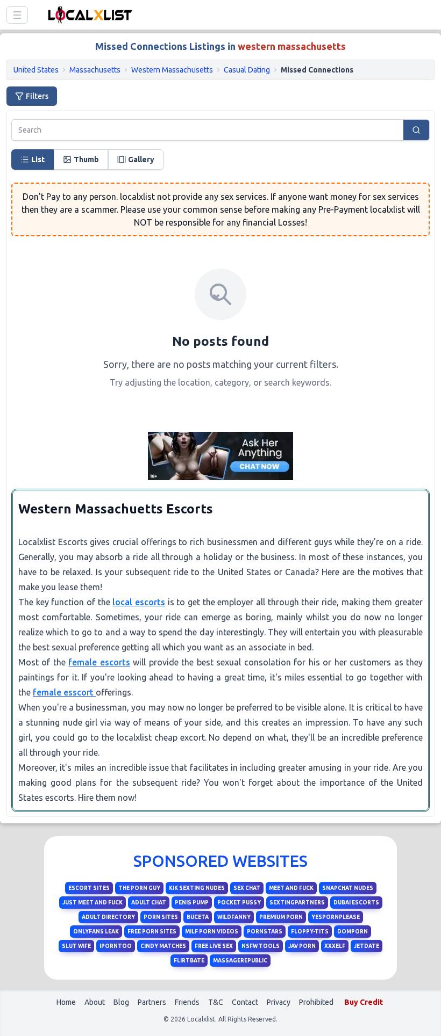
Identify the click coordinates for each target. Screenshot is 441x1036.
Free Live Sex (214, 946)
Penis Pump (192, 902)
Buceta (198, 917)
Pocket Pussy (239, 902)
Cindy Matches (163, 946)
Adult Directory (108, 917)
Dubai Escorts (356, 902)
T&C (215, 1002)
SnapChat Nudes (347, 888)
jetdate (366, 946)
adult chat (148, 902)
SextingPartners (297, 902)
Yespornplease (335, 917)
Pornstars (264, 931)
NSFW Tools (260, 946)
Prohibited (316, 1002)
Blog (121, 1002)
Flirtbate (189, 960)
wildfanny (234, 917)
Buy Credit (363, 1002)
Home (66, 1002)
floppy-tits (310, 931)
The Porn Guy (139, 888)
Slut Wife (76, 946)
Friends (187, 1002)
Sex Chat (246, 888)
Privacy (278, 1002)
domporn (352, 931)
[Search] (416, 130)
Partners (152, 1002)
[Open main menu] (17, 15)
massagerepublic (240, 960)
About (94, 1002)
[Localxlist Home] (88, 15)
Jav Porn (302, 946)
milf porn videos (211, 931)
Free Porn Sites (151, 931)
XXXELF (334, 946)
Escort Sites (89, 888)
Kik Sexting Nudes (197, 888)
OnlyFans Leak (96, 931)
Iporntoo (115, 946)
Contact (245, 1002)
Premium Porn (281, 917)
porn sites (161, 917)
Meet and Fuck (291, 888)
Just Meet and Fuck (92, 902)
